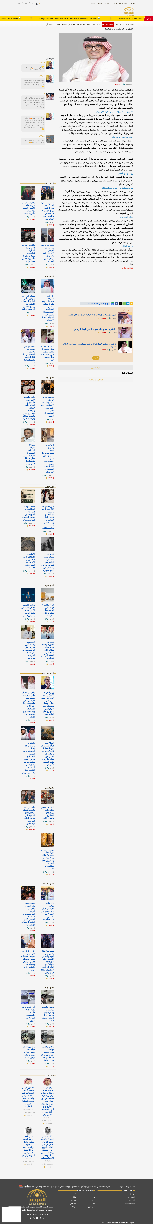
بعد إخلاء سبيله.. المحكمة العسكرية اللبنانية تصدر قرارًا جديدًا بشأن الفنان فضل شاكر (29, 454)
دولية (116, 24)
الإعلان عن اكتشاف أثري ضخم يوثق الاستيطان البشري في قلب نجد (29, 561)
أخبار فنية (50, 377)
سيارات (57, 24)
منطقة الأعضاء (123, 3)
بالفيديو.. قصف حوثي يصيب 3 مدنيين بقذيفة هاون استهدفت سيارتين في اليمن (47, 353)
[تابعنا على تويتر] (32, 3)
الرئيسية (131, 24)
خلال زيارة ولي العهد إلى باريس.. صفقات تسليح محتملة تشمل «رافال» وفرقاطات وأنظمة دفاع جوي (28, 960)
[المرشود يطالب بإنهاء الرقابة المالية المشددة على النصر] (125, 318)
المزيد (96, 357)
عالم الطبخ (72, 24)
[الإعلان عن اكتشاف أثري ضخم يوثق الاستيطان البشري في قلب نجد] (28, 544)
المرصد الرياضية (107, 24)
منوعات (98, 24)
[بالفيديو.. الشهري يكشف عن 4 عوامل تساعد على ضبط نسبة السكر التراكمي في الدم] (47, 632)
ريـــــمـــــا (42, 62)
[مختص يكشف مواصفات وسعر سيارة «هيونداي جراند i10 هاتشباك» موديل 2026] (47, 1037)
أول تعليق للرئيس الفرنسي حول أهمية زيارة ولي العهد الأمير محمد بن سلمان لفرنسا (47, 911)
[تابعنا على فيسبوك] (29, 3)
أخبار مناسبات (48, 883)
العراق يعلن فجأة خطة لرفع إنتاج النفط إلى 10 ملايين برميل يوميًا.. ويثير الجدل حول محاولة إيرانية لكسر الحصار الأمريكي (47, 754)
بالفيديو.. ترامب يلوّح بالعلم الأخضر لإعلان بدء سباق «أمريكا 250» (28, 208)
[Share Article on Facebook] (116, 303)
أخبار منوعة (49, 276)
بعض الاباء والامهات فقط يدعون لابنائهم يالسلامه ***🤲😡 (34, 141)
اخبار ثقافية (49, 487)
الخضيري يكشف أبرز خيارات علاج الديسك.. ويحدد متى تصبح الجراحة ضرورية (28, 650)
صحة (84, 24)
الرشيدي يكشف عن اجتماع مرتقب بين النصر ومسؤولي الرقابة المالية (90, 345)
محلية (74, 1197)
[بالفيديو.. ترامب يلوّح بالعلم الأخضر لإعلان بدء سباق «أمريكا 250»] (28, 193)
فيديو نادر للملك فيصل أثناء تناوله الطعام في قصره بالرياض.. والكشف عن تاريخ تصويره (47, 562)
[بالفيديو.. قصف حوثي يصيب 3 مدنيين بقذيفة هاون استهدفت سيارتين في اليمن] (47, 336)
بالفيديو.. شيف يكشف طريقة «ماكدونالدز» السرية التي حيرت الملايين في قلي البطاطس (28, 815)
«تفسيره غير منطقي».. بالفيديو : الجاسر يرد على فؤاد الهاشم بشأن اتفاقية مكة (28, 354)
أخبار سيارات (49, 987)
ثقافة (89, 24)
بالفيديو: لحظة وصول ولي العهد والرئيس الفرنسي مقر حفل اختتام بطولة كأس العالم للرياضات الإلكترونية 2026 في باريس (47, 962)
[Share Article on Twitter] (120, 303)
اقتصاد (79, 24)
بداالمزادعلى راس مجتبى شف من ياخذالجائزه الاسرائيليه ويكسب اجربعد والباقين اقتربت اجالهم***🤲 (33, 83)
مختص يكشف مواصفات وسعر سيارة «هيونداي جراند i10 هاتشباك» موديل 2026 (47, 1053)
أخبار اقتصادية (48, 673)
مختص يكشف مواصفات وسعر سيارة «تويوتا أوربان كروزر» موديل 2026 (48, 1014)
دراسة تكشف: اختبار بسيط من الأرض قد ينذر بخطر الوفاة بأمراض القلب (28, 610)
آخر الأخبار (123, 24)
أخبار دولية (49, 183)
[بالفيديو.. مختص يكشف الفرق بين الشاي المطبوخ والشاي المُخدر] (47, 797)
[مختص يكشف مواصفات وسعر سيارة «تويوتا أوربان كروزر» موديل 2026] (47, 997)
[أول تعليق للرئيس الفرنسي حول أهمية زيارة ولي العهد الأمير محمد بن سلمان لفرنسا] (47, 893)
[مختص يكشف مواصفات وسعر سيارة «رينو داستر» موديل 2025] (28, 1037)
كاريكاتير (73, 1200)
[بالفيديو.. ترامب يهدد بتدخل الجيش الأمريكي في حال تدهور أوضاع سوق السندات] (47, 235)
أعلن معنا (106, 3)
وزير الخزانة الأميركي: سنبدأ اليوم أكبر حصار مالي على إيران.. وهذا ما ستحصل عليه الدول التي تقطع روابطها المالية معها (47, 703)
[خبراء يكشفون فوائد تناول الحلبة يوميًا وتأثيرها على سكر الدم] (47, 595)
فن (94, 24)
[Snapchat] (131, 303)
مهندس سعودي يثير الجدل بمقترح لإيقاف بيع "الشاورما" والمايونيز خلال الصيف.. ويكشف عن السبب (47, 859)
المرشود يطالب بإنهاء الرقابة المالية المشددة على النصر (92, 315)
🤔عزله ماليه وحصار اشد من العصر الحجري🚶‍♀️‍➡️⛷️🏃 (35, 68)
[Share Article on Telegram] (127, 303)
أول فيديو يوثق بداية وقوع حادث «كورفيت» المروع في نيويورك (28, 1014)
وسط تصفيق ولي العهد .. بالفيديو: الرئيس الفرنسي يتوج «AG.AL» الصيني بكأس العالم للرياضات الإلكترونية (28, 914)
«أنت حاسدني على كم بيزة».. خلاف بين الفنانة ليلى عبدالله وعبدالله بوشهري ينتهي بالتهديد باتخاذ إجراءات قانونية (28, 408)
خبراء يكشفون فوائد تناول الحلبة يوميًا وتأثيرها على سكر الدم (48, 610)
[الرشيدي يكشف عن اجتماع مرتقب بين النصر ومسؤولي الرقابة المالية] (125, 347)
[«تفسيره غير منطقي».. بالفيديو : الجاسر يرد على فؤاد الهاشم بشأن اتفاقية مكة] (28, 336)
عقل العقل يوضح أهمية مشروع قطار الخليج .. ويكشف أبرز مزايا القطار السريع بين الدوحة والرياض (28, 1145)
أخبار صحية (49, 585)
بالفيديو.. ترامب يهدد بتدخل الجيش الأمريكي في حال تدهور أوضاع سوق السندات (47, 253)
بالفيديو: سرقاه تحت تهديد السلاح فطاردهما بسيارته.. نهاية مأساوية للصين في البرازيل (28, 253)
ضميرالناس (42, 76)
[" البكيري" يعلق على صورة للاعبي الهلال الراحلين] (125, 332)
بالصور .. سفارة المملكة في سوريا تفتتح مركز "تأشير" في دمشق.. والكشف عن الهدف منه (47, 210)
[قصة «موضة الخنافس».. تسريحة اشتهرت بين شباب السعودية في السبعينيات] (28, 496)
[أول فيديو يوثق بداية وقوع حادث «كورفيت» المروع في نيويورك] (28, 997)
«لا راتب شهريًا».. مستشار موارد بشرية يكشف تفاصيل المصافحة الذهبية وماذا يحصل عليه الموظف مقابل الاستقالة (47, 308)
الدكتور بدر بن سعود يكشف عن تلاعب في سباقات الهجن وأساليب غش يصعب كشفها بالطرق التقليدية (28, 1097)
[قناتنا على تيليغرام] (19, 3)
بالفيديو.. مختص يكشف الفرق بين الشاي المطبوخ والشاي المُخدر (47, 812)
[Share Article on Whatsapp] (124, 303)
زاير (44, 93)
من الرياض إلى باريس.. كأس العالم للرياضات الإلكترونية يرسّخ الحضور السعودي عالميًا (28, 302)
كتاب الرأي (49, 24)
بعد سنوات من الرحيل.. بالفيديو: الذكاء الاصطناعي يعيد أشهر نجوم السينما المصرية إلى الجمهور (47, 406)
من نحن (132, 3)
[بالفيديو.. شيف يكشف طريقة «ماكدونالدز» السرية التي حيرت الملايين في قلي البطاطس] (28, 797)
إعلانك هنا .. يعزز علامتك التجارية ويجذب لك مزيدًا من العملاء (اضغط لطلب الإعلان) (93, 19)
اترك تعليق (96, 367)
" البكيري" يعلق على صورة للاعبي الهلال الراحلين (95, 329)
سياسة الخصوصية (96, 3)
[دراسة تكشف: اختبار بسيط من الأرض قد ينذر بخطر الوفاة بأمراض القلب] (28, 595)
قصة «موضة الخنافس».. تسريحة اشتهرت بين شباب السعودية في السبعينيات (28, 513)
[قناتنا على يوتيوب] (26, 3)
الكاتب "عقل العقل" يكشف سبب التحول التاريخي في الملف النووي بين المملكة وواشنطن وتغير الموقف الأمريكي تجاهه (47, 1147)
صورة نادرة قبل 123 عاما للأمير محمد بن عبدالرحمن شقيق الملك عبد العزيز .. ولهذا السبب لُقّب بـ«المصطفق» (47, 517)
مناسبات (64, 24)
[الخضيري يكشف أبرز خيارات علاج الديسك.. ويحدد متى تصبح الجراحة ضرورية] (28, 632)
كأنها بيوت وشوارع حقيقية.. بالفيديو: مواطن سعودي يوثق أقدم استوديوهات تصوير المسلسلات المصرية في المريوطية (47, 458)
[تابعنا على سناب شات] (23, 3)
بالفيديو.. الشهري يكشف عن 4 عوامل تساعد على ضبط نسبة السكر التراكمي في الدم (47, 650)
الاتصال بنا (114, 3)
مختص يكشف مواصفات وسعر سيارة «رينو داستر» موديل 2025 (29, 1052)
